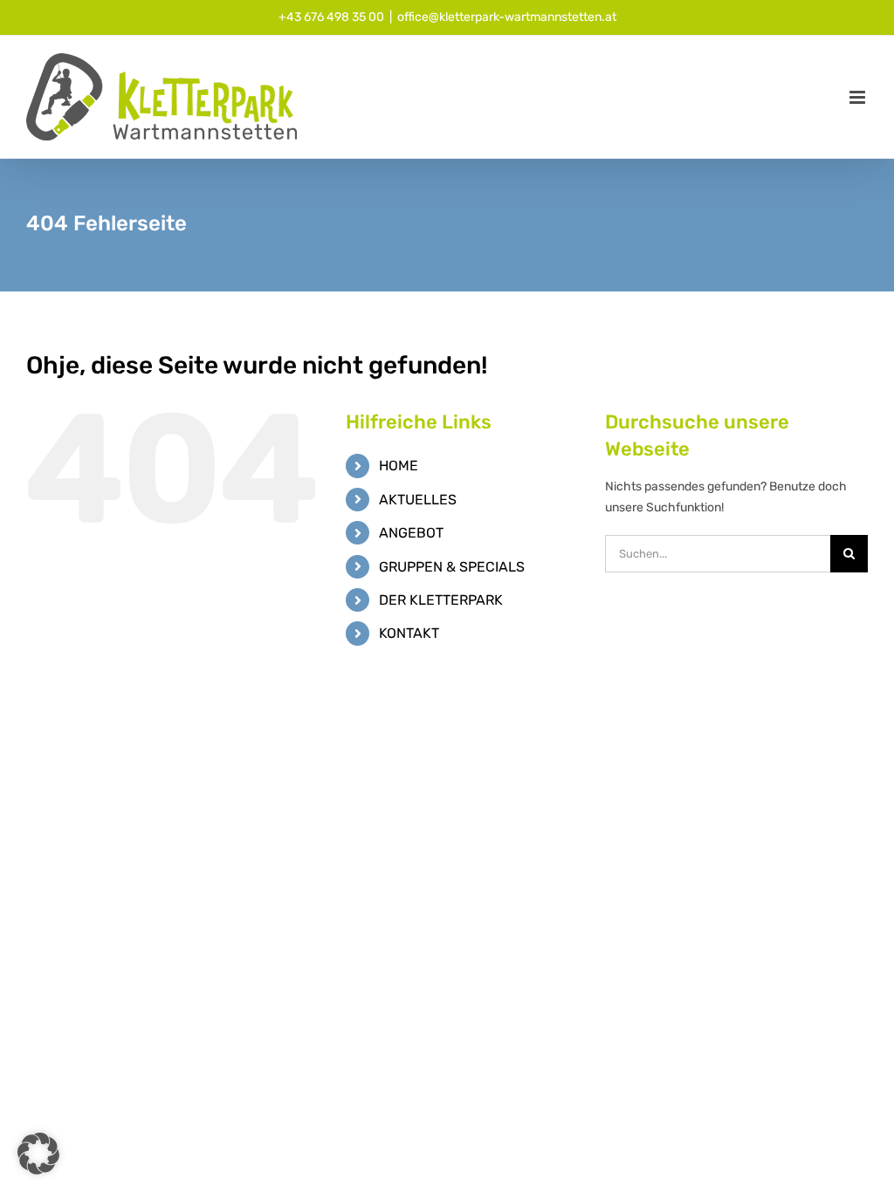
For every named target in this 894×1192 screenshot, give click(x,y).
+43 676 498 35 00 (331, 17)
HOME (398, 465)
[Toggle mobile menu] (858, 97)
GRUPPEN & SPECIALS (452, 566)
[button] (38, 1153)
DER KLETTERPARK (441, 600)
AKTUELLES (418, 499)
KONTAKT (409, 633)
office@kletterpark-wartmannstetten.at (506, 17)
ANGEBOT (411, 532)
